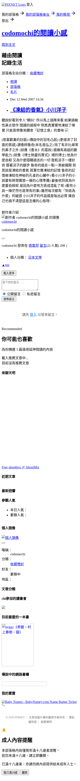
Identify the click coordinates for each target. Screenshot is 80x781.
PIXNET (20, 717)
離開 (24, 772)
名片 (13, 92)
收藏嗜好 (37, 73)
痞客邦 (34, 245)
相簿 (13, 82)
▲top (5, 265)
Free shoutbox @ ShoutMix (20, 467)
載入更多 (9, 273)
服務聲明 (46, 721)
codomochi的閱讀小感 (34, 33)
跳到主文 (8, 45)
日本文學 (35, 257)
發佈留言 (9, 299)
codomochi (9, 221)
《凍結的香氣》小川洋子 (38, 110)
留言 (43, 245)
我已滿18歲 (10, 772)
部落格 (15, 87)
